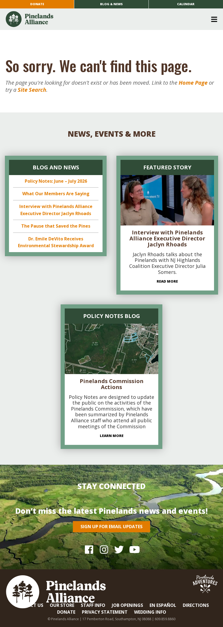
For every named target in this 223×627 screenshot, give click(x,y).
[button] (109, 19)
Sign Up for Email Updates (111, 527)
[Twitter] (119, 549)
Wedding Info (150, 612)
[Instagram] (104, 549)
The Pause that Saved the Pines (55, 226)
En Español (163, 605)
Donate (37, 4)
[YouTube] (134, 549)
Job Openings (127, 605)
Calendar (185, 4)
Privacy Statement (105, 612)
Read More (167, 281)
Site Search (32, 89)
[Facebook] (89, 549)
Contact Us (28, 605)
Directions (196, 605)
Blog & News (111, 4)
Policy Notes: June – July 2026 (56, 181)
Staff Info (93, 605)
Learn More (111, 435)
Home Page (193, 82)
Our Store (62, 605)
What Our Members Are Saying (55, 194)
